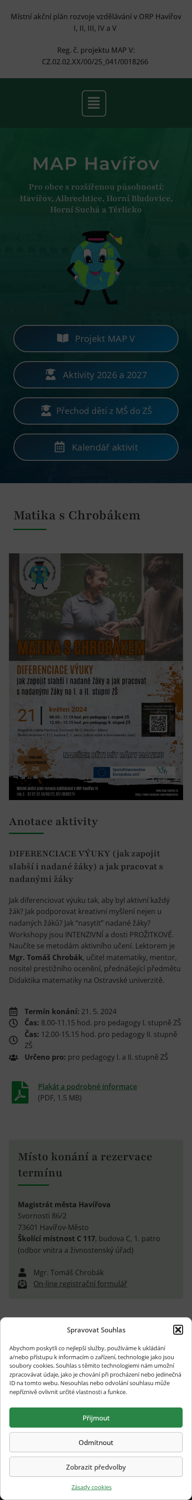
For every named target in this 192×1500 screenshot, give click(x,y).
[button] (178, 1329)
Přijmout (96, 1417)
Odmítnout (96, 1442)
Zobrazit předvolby (96, 1466)
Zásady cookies (91, 1487)
